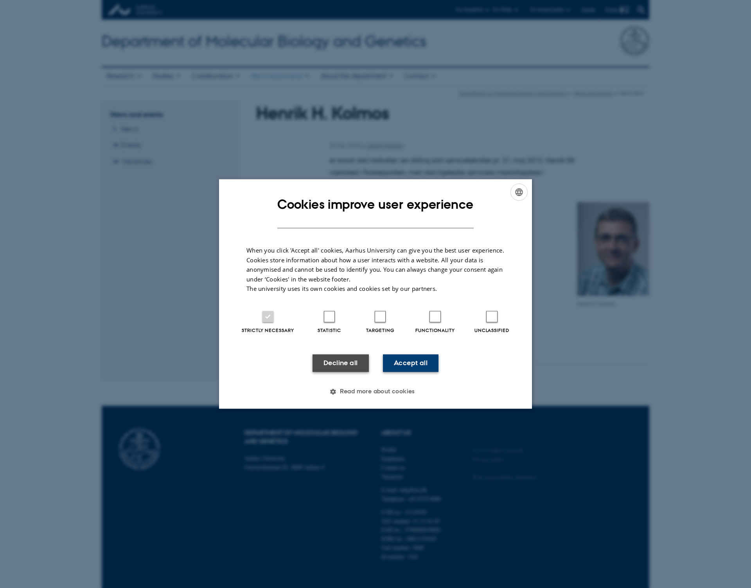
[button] (375, 391)
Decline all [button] (340, 363)
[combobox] (519, 192)
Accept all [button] (411, 363)
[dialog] (375, 294)
